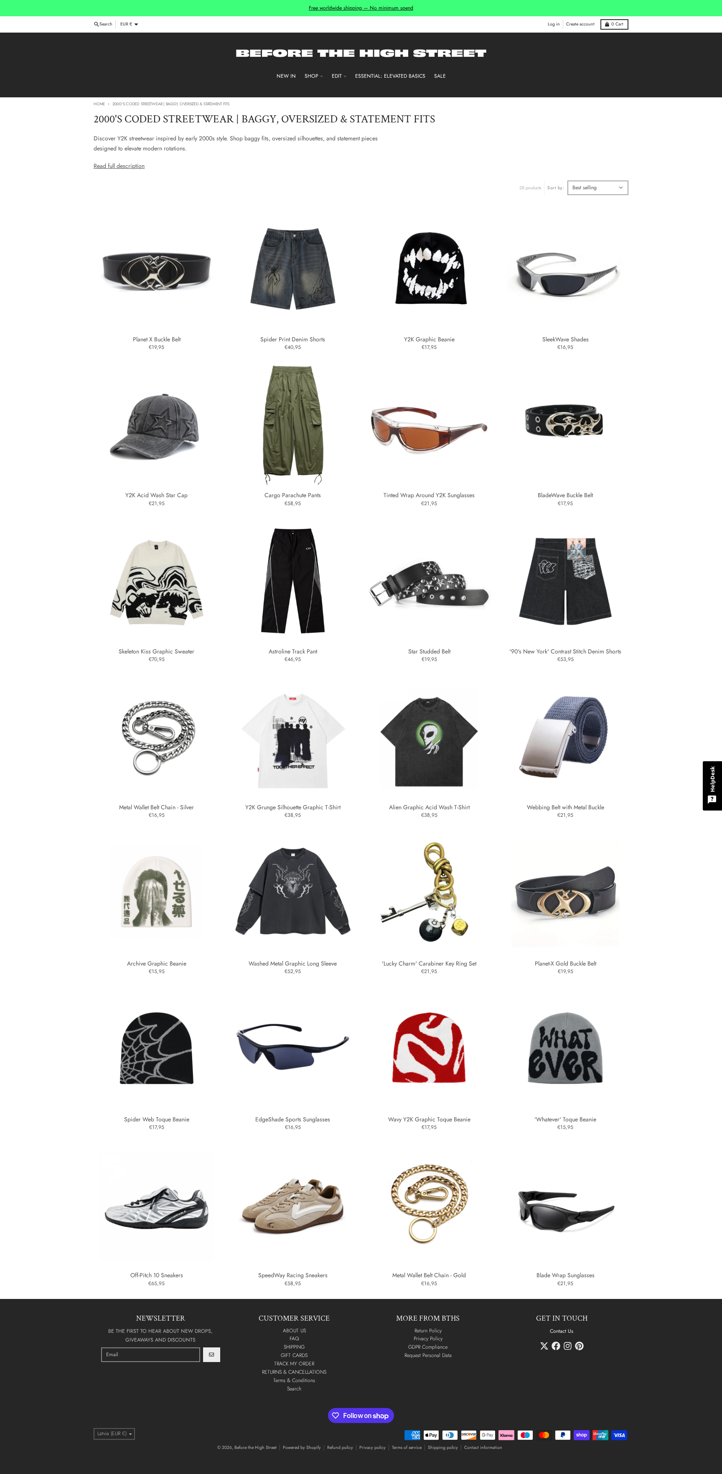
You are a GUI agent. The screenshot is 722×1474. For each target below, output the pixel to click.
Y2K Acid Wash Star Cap (156, 495)
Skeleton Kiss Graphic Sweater (156, 652)
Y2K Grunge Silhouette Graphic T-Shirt (293, 807)
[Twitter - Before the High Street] (544, 1346)
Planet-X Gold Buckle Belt (565, 964)
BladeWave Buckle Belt (565, 495)
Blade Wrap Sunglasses (565, 1275)
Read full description (119, 166)
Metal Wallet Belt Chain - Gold (429, 1275)
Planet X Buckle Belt (156, 339)
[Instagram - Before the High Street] (567, 1346)
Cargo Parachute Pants (292, 495)
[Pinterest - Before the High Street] (579, 1346)
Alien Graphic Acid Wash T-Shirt (429, 807)
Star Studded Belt (429, 652)
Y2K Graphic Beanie (429, 339)
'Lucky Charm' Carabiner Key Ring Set (429, 964)
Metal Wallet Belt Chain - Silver (156, 807)
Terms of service (407, 1447)
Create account (580, 24)
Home (99, 104)
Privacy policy (372, 1447)
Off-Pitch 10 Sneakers (156, 1275)
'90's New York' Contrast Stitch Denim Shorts (565, 652)
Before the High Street (255, 1447)
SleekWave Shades (565, 339)
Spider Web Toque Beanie (156, 1119)
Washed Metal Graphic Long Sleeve (293, 964)
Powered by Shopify (302, 1447)
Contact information (483, 1447)
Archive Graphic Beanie (156, 964)
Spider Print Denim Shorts (292, 339)
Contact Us (561, 1331)
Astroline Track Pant (293, 652)
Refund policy (340, 1447)
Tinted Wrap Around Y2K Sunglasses (429, 495)
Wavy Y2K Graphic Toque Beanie (429, 1119)
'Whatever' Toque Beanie (565, 1119)
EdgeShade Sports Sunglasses (292, 1119)
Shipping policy (443, 1447)
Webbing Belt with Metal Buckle (565, 807)
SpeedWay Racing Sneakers (293, 1275)
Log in (554, 24)
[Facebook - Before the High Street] (556, 1346)
